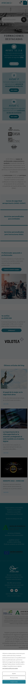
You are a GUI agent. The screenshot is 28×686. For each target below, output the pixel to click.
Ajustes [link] (14, 673)
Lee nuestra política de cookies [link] (10, 668)
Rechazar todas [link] (14, 677)
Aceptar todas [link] (14, 681)
